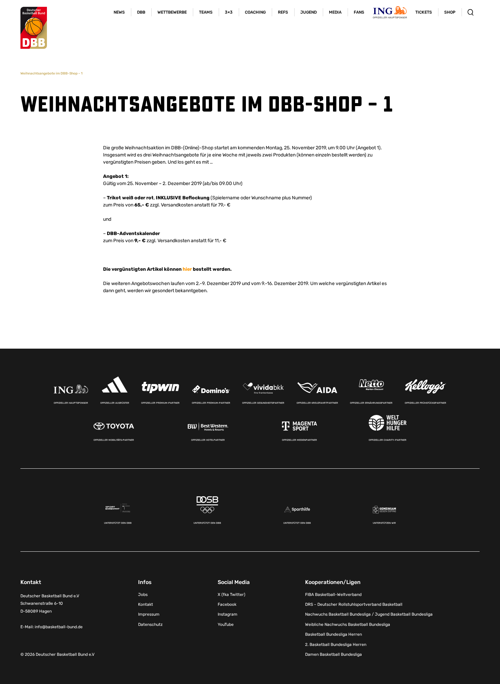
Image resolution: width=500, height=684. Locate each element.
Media (335, 12)
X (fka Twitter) (231, 594)
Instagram (227, 614)
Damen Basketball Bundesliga (333, 654)
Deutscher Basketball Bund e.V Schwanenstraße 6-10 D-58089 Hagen (49, 604)
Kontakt (145, 604)
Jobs (143, 594)
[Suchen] (471, 12)
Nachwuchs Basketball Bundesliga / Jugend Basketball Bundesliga (369, 614)
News (119, 12)
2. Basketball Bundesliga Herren (335, 644)
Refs (283, 12)
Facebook (227, 604)
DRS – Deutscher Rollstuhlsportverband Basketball (353, 604)
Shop (449, 12)
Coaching (255, 12)
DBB (141, 12)
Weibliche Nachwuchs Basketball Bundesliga (347, 624)
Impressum (149, 614)
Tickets (423, 12)
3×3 (229, 12)
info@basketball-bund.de (59, 626)
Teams (206, 12)
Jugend (308, 12)
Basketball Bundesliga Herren (333, 634)
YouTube (226, 624)
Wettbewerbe (172, 12)
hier (187, 269)
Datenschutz (150, 624)
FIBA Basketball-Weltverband (333, 594)
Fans (359, 12)
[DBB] (33, 28)
